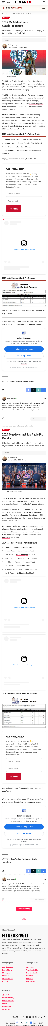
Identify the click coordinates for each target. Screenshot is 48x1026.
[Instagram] (45, 398)
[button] (4, 2)
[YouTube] (26, 1017)
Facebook (20, 361)
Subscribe (14, 209)
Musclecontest (26, 859)
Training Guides (32, 970)
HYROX (5, 981)
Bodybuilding (7, 967)
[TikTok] (38, 1017)
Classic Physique (15, 859)
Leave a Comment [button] (39, 419)
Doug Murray (13, 45)
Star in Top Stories (24, 356)
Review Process (8, 1001)
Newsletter (6, 1006)
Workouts (30, 967)
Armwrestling (7, 978)
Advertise (6, 1009)
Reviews (29, 978)
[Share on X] (21, 1022)
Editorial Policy (8, 998)
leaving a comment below (30, 324)
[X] (23, 1017)
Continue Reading (24, 909)
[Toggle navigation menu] (43, 7)
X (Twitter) (34, 361)
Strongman (6, 973)
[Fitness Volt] (24, 2)
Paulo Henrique (22, 554)
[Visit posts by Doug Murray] (4, 399)
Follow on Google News (24, 349)
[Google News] (29, 1017)
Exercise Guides (32, 973)
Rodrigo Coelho (23, 573)
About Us (5, 995)
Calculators (30, 981)
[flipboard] (44, 1017)
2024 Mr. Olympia (19, 515)
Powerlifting (7, 970)
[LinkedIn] (41, 1017)
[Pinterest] (35, 1017)
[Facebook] (21, 1017)
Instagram (27, 361)
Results (6, 17)
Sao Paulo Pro (6, 862)
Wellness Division (28, 381)
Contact (5, 1003)
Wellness (19, 381)
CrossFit (5, 976)
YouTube (24, 364)
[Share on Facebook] (17, 1022)
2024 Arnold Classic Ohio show (14, 129)
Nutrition (29, 976)
